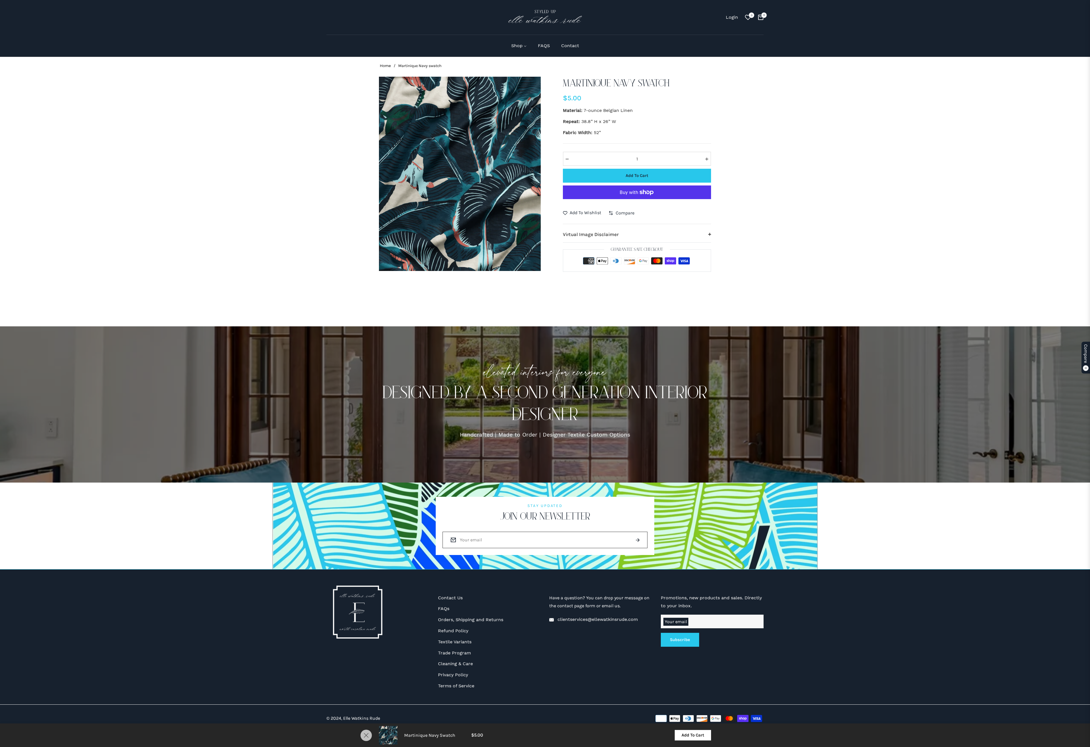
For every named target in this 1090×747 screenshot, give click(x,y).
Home (385, 65)
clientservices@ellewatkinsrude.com (597, 619)
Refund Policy (453, 630)
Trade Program (454, 653)
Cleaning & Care (455, 663)
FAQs (443, 608)
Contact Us (450, 597)
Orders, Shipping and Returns (470, 619)
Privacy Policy (453, 674)
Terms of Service (456, 685)
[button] (329, 17)
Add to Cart (693, 735)
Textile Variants (454, 641)
